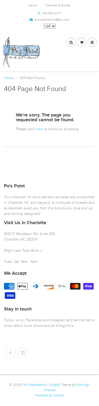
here (39, 129)
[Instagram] (23, 353)
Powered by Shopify (49, 395)
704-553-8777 (51, 13)
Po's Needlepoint (34, 385)
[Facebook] (10, 353)
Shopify (54, 385)
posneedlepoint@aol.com (51, 19)
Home (33, 5)
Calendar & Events (57, 5)
